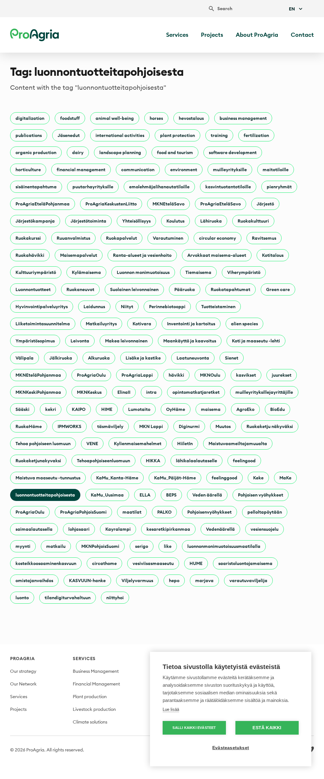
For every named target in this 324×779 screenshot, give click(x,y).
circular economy (217, 238)
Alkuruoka (99, 358)
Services (177, 34)
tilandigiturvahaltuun (67, 597)
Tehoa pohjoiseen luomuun (43, 443)
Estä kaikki (266, 727)
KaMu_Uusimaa (107, 495)
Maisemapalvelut (78, 255)
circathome (104, 563)
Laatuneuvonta (193, 358)
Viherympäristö (243, 272)
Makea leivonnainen (126, 341)
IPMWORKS (69, 426)
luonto (22, 597)
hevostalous (191, 118)
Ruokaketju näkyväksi (269, 426)
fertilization (256, 135)
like (167, 546)
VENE (92, 443)
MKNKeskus (89, 392)
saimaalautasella (34, 529)
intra (151, 392)
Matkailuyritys (101, 324)
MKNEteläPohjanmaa (38, 375)
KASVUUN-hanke (87, 580)
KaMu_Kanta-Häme (117, 478)
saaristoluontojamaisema (245, 563)
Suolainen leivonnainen (134, 289)
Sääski (22, 409)
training (219, 135)
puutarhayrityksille (92, 187)
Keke (258, 478)
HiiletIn (185, 443)
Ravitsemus (264, 238)
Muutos (223, 426)
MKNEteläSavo (168, 204)
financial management (81, 169)
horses (156, 118)
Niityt (127, 306)
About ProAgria (257, 34)
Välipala (25, 358)
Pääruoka (184, 289)
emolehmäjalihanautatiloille (159, 187)
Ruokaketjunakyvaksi (38, 461)
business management (243, 118)
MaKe (285, 478)
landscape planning (120, 152)
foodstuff (70, 118)
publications (29, 135)
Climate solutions (90, 722)
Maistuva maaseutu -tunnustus (48, 478)
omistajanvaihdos (34, 580)
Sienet (231, 358)
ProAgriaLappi (137, 375)
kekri (50, 409)
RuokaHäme (29, 426)
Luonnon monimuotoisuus (143, 272)
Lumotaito (139, 409)
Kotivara (142, 324)
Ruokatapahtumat (230, 289)
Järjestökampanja (35, 221)
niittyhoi (115, 597)
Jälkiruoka (60, 358)
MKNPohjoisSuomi (100, 546)
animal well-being (115, 118)
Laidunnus (94, 306)
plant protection (177, 135)
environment (183, 169)
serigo (141, 546)
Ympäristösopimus (35, 341)
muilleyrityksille (230, 169)
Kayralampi (118, 529)
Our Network (23, 684)
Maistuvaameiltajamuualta (238, 443)
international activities (120, 135)
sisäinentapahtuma (36, 187)
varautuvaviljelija (248, 580)
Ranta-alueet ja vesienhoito (142, 255)
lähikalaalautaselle (196, 461)
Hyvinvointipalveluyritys (42, 306)
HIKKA (153, 461)
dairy (78, 152)
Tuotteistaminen (218, 306)
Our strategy (23, 671)
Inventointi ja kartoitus (191, 324)
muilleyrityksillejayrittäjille (264, 392)
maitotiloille (276, 169)
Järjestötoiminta (88, 221)
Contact (302, 34)
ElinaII (123, 392)
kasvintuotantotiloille (228, 187)
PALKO (164, 512)
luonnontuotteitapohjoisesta (45, 495)
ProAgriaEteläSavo (220, 204)
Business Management (96, 671)
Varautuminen (168, 238)
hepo (174, 580)
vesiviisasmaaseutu (153, 563)
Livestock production (94, 709)
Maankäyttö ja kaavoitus (189, 341)
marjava (204, 580)
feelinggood (224, 478)
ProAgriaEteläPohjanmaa (43, 204)
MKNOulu (210, 375)
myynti (23, 546)
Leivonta (80, 341)
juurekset (281, 375)
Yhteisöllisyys (136, 221)
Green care (278, 289)
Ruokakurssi (28, 238)
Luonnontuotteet (33, 289)
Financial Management (96, 684)
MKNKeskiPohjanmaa (38, 392)
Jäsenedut (69, 135)
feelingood (244, 461)
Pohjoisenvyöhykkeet (209, 512)
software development (233, 152)
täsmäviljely (110, 426)
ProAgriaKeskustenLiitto (111, 204)
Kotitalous (273, 255)
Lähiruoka (211, 221)
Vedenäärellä (220, 529)
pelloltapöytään (264, 512)
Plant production (90, 696)
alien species (244, 324)
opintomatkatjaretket (196, 392)
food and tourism (175, 152)
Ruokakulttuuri (253, 221)
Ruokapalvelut (121, 238)
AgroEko (245, 409)
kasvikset (246, 375)
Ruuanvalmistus (73, 238)
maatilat (131, 512)
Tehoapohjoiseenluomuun (103, 461)
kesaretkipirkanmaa (168, 529)
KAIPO (78, 409)
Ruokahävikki (30, 255)
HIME (106, 409)
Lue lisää (171, 709)
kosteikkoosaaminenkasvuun (46, 563)
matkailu (55, 546)
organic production (36, 152)
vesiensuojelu (264, 529)
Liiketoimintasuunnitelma (43, 324)
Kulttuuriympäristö (36, 272)
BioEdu (277, 409)
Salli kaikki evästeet (194, 728)
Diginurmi (189, 426)
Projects (212, 34)
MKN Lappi (151, 426)
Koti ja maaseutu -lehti (256, 341)
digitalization (30, 118)
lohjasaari (79, 529)
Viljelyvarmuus (137, 580)
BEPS (171, 495)
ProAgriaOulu (91, 375)
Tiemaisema (198, 272)
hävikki (176, 375)
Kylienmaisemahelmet (137, 443)
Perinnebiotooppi (167, 306)
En (292, 9)
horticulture (28, 169)
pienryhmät (279, 187)
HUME (196, 563)
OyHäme (175, 409)
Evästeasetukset (230, 747)
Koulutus (175, 221)
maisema (211, 409)
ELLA (145, 495)
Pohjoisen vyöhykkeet (260, 495)
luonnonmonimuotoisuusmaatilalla (223, 546)
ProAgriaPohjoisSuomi (83, 512)
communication (137, 169)
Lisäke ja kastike (143, 358)
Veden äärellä (207, 495)
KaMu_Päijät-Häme (175, 478)
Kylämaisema (86, 272)
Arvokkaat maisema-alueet (216, 255)
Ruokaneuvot (80, 289)
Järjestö (265, 204)
